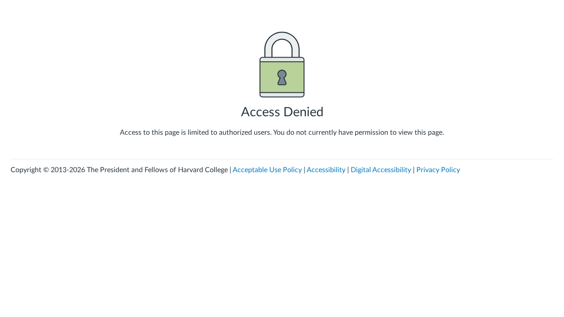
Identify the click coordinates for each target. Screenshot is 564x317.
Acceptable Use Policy (267, 169)
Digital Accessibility (381, 169)
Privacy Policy (438, 169)
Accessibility (326, 169)
